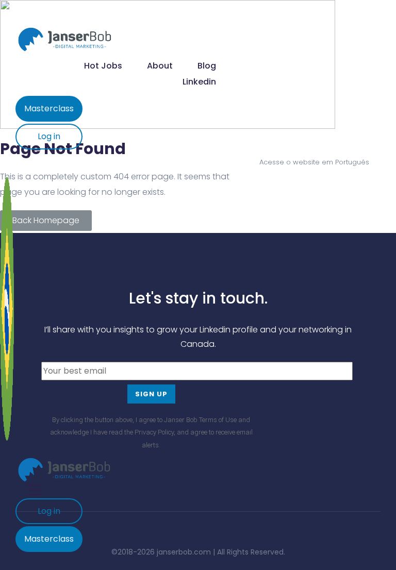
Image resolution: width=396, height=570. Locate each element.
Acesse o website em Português (314, 162)
